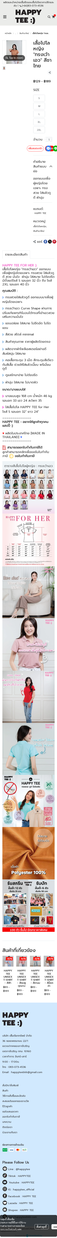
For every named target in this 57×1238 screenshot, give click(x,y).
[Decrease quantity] (45, 139)
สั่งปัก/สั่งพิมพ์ (10, 1085)
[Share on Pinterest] (54, 242)
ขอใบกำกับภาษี (25, 456)
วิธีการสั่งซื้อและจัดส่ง (13, 1096)
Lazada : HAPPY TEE (20, 1203)
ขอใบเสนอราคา (10, 1112)
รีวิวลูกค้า (7, 1106)
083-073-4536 (17, 1067)
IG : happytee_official (20, 1189)
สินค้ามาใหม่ (24, 33)
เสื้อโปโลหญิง (40, 226)
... (15, 33)
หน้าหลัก (8, 33)
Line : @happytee (18, 1169)
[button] (49, 17)
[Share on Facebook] (45, 242)
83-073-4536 (36, 6)
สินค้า (5, 1091)
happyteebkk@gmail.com (26, 1072)
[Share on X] (50, 242)
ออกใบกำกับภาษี (11, 1117)
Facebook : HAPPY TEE (21, 1196)
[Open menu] (5, 17)
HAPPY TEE (40, 213)
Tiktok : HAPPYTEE (19, 1176)
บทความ (6, 1122)
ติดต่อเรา (7, 1127)
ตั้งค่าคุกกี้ (42, 1226)
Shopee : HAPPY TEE (20, 1210)
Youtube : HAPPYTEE (21, 1183)
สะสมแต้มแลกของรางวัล (15, 1101)
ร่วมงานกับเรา (9, 1132)
